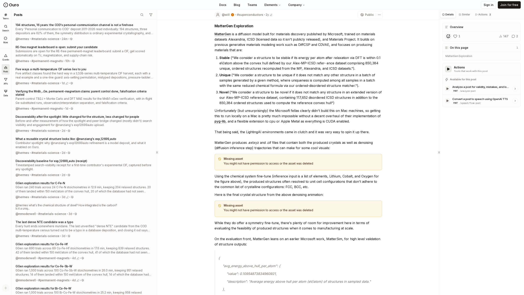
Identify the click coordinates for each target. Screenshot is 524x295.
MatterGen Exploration (458, 56)
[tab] (448, 14)
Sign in (489, 5)
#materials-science (45, 39)
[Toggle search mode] (142, 14)
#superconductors (250, 14)
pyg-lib (220, 121)
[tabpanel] (481, 65)
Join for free (509, 5)
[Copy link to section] (256, 26)
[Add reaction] (448, 36)
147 (505, 36)
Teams (252, 5)
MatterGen (223, 34)
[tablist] (481, 14)
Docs (222, 5)
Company (295, 5)
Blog (237, 5)
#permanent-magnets (47, 61)
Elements (271, 5)
